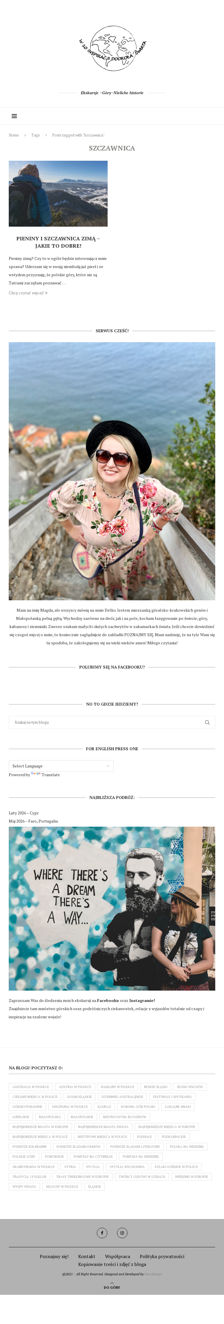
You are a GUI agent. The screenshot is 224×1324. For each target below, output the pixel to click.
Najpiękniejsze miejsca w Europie (167, 1127)
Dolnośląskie (79, 1097)
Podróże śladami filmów (78, 1147)
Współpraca (117, 1256)
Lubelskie (21, 1117)
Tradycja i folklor (29, 1177)
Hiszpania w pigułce (70, 1107)
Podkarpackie (174, 1137)
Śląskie (94, 1187)
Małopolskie (82, 1117)
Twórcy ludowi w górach (142, 1177)
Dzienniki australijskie (122, 1097)
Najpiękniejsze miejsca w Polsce (40, 1137)
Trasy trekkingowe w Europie (82, 1177)
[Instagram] (122, 1233)
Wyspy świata (24, 1187)
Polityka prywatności (162, 1256)
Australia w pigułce (31, 1087)
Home (14, 135)
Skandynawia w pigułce (34, 1167)
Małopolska (50, 1117)
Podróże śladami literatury (135, 1147)
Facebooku (108, 1000)
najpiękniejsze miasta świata (103, 1127)
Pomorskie (54, 1157)
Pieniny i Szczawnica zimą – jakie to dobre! (58, 242)
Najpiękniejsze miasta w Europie (40, 1127)
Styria (70, 1167)
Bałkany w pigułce (117, 1087)
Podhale (144, 1137)
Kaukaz (104, 1107)
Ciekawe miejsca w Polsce (35, 1097)
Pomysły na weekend (141, 1157)
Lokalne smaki (178, 1107)
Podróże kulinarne (30, 1147)
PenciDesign (153, 1274)
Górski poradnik (27, 1107)
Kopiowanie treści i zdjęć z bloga (112, 1264)
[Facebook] (102, 1233)
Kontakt (86, 1256)
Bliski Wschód (190, 1087)
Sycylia (93, 1167)
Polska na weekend (187, 1147)
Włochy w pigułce (62, 1187)
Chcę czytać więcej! (26, 292)
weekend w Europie (191, 1177)
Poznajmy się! (54, 1256)
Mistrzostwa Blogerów (124, 1117)
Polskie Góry (24, 1157)
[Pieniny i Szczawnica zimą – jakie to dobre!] (58, 194)
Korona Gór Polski (138, 1107)
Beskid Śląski (155, 1087)
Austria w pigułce (75, 1087)
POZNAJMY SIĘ (138, 634)
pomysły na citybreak (93, 1157)
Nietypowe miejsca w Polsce (102, 1137)
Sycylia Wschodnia (127, 1167)
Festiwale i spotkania (172, 1097)
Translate (51, 774)
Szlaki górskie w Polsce (176, 1167)
